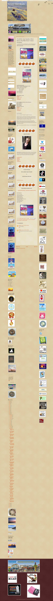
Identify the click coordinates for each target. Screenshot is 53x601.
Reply (19, 227)
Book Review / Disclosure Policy (18, 21)
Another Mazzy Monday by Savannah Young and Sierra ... (11, 453)
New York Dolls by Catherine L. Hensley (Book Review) (11, 477)
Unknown (20, 225)
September (11, 418)
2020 (9, 408)
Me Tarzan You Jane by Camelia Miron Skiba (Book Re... (11, 484)
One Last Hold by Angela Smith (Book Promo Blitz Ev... (11, 450)
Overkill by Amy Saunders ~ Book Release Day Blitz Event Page (27, 190)
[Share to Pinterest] (35, 218)
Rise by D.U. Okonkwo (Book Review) (11, 429)
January (11, 427)
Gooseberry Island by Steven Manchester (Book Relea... (11, 492)
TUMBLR (18, 160)
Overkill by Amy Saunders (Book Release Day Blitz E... (11, 474)
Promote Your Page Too (41, 132)
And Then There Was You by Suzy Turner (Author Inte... (11, 495)
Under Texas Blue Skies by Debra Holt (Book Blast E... (11, 438)
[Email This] (32, 218)
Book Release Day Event (26, 219)
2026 (9, 401)
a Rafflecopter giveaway (20, 180)
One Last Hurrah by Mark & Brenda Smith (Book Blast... (11, 432)
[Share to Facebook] (34, 218)
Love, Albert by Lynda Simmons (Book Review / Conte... (11, 498)
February (11, 426)
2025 (9, 402)
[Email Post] (30, 218)
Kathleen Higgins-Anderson (11, 50)
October (11, 417)
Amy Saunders (20, 219)
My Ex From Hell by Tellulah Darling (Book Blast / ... (11, 463)
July (10, 420)
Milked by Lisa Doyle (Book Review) (11, 487)
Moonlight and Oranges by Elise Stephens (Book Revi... (11, 481)
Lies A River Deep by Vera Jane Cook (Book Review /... (11, 489)
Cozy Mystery (23, 220)
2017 (9, 411)
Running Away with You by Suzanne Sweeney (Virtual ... (11, 444)
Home (10, 21)
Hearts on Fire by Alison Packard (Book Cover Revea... (11, 456)
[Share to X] (33, 218)
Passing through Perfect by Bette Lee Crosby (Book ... (11, 471)
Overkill (26, 220)
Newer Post (18, 246)
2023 (9, 404)
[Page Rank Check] (10, 540)
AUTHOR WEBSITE (19, 157)
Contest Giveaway (19, 220)
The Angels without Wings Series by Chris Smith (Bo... (11, 435)
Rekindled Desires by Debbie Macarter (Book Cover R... (11, 465)
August (10, 419)
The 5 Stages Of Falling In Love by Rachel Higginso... (11, 441)
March (10, 425)
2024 (9, 403)
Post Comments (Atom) (22, 248)
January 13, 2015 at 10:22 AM (25, 225)
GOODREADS (19, 99)
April (10, 424)
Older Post (35, 246)
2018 (9, 410)
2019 (9, 409)
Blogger (35, 599)
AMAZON (18, 96)
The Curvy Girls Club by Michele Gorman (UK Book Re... (11, 468)
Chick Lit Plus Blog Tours (32, 219)
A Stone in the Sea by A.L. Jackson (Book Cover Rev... (11, 460)
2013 (9, 504)
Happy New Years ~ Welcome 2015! (11, 501)
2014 (9, 503)
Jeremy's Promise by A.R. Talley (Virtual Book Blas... (11, 447)
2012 (9, 505)
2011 (9, 506)
